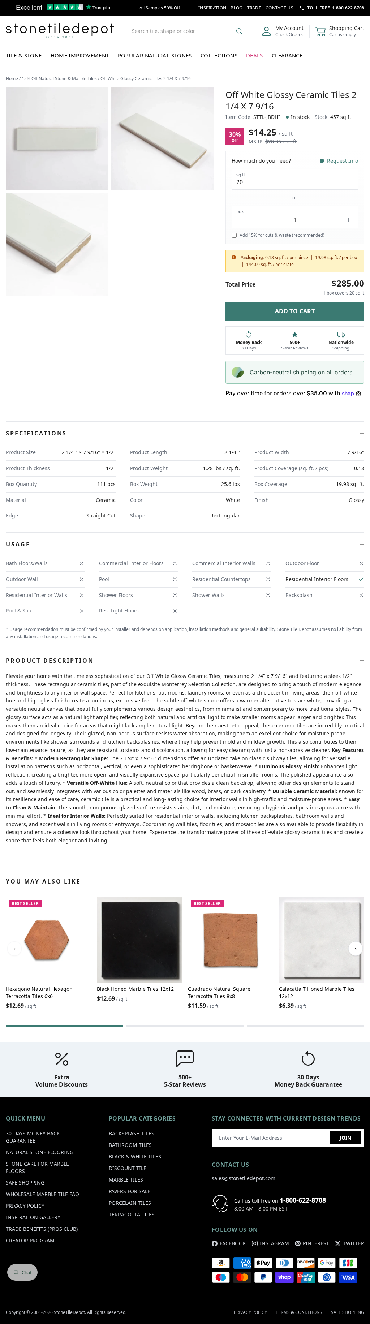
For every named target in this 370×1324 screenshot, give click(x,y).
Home (12, 79)
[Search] (242, 31)
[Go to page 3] (305, 1026)
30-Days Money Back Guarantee (33, 1137)
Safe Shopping (25, 1182)
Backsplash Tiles (131, 1133)
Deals (254, 55)
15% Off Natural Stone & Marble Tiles (59, 79)
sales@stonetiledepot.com (243, 1178)
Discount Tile (127, 1168)
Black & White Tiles (135, 1156)
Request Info (342, 160)
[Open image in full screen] (57, 138)
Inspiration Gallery (33, 1217)
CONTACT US (279, 8)
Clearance (287, 55)
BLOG (236, 8)
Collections (219, 55)
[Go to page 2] (185, 1026)
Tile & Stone (24, 55)
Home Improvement (80, 55)
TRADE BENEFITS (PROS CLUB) (42, 1228)
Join (345, 1137)
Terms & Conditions (299, 1312)
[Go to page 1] (64, 1026)
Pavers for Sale (129, 1191)
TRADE (254, 8)
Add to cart (295, 311)
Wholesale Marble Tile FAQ (42, 1194)
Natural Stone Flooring (39, 1152)
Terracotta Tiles (132, 1214)
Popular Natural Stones (155, 55)
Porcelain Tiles (130, 1202)
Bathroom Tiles (130, 1145)
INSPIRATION (212, 8)
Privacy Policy (25, 1205)
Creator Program (30, 1240)
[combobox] (187, 31)
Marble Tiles (126, 1179)
